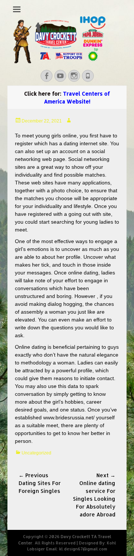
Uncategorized (36, 453)
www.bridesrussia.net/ (69, 417)
